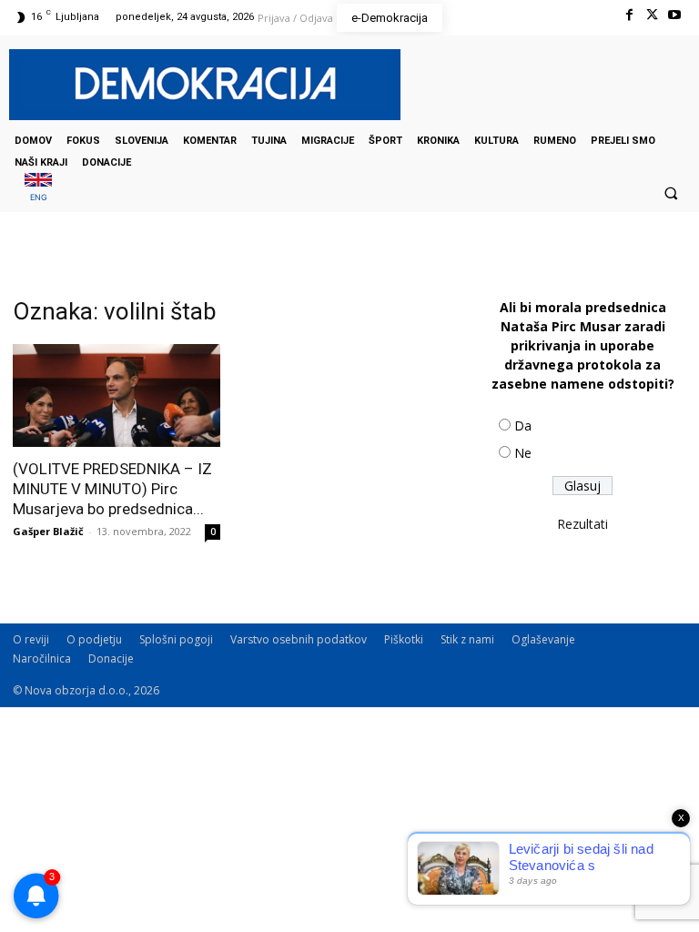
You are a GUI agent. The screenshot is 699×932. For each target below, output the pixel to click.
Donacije (111, 658)
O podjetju (94, 639)
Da (523, 425)
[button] (671, 193)
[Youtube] (675, 15)
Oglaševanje (543, 639)
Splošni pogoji (176, 639)
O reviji (31, 639)
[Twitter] (652, 15)
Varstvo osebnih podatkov (298, 639)
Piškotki (403, 639)
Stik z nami (467, 639)
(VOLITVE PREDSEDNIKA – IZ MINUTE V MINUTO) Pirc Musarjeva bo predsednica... (112, 489)
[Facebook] (628, 15)
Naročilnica (42, 658)
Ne (523, 452)
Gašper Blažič (48, 531)
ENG (38, 197)
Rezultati (582, 523)
